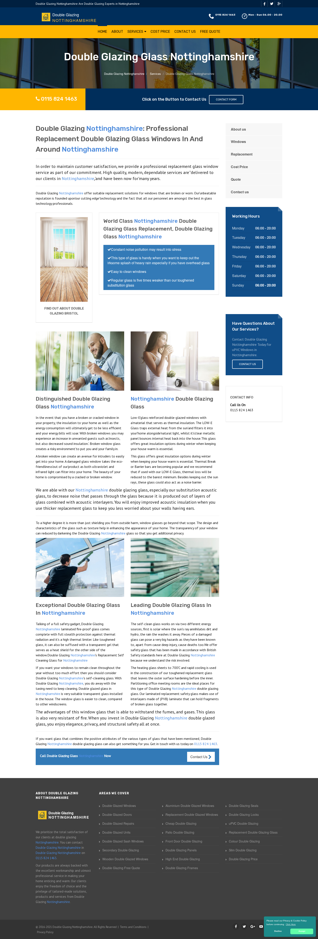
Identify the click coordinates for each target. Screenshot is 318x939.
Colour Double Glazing (244, 841)
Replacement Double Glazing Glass (253, 832)
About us (238, 129)
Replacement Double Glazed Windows (191, 814)
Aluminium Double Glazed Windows (189, 805)
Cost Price (160, 31)
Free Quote (210, 31)
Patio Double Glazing (179, 832)
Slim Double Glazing (243, 850)
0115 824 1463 (225, 14)
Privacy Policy (45, 932)
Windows (238, 141)
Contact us (240, 191)
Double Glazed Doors (117, 814)
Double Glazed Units (116, 832)
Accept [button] (302, 931)
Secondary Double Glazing (120, 850)
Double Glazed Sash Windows (123, 841)
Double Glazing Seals (243, 805)
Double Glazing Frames (181, 868)
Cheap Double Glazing (180, 823)
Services (135, 31)
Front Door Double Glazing (183, 841)
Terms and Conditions (133, 927)
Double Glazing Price (243, 859)
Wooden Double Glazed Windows (125, 859)
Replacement (241, 154)
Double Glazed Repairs (118, 823)
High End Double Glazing (182, 859)
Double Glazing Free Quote (121, 868)
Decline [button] (278, 931)
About (117, 31)
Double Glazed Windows (119, 805)
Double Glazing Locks (244, 814)
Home (102, 31)
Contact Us (185, 31)
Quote (236, 179)
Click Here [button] (291, 924)
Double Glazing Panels (181, 850)
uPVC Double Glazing (243, 823)
